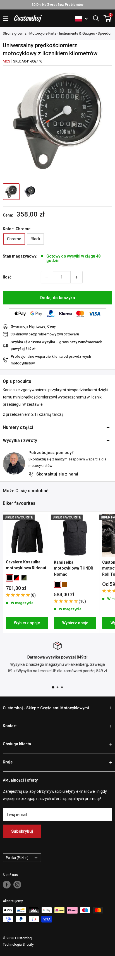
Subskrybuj (22, 831)
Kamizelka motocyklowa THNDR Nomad (73, 568)
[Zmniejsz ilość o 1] (47, 277)
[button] (18, 595)
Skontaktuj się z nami (57, 474)
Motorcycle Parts (42, 33)
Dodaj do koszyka (57, 297)
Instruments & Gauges (77, 33)
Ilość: (8, 277)
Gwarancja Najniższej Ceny (33, 326)
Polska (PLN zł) (17, 858)
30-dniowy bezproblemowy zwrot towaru (45, 334)
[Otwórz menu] (5, 18)
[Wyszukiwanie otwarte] (96, 18)
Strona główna (15, 33)
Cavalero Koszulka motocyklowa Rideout (26, 565)
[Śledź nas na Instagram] (17, 884)
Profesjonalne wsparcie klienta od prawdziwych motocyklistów (51, 359)
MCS (6, 61)
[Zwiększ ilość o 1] (76, 277)
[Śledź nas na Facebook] (7, 884)
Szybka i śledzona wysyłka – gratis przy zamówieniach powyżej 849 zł (56, 345)
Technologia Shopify (18, 945)
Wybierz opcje (27, 623)
